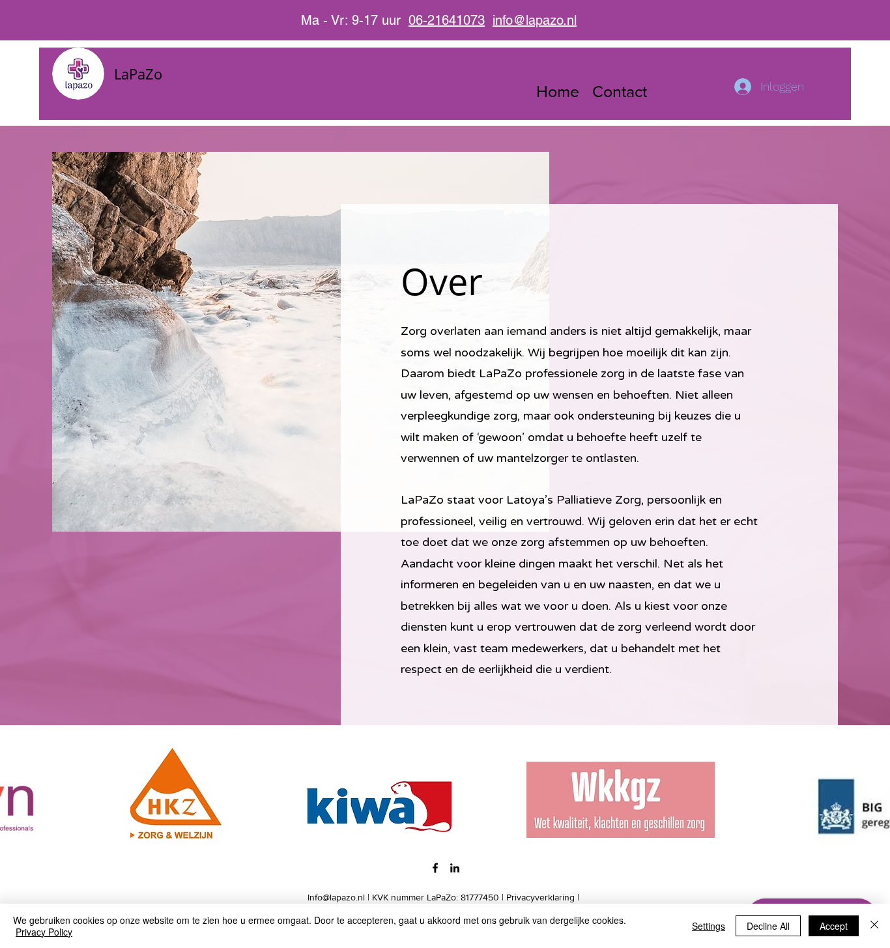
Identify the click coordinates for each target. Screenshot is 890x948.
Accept (834, 925)
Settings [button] (708, 925)
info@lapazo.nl (535, 20)
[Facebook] (435, 867)
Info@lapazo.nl (336, 897)
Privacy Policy (44, 931)
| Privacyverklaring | (540, 897)
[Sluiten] (874, 926)
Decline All (768, 925)
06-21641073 (447, 20)
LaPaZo (138, 73)
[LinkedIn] (454, 867)
